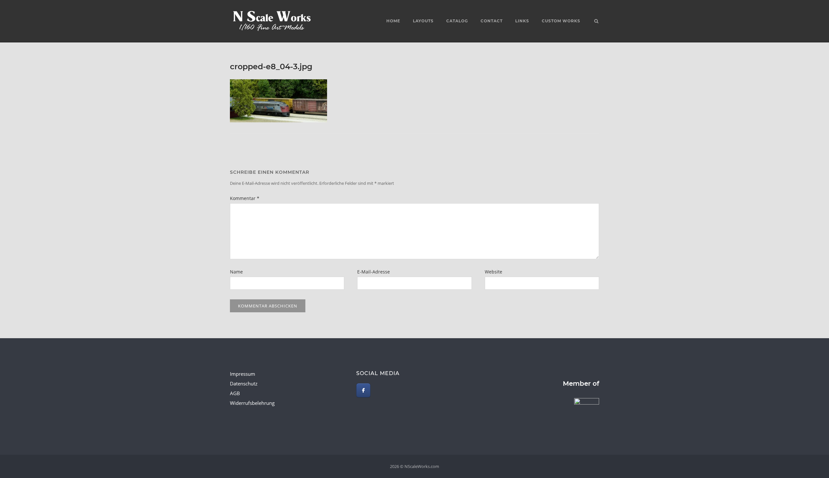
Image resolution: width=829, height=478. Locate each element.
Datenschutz (243, 383)
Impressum (242, 374)
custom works (561, 20)
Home (393, 20)
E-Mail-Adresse (373, 272)
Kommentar (244, 198)
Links (522, 20)
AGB (235, 393)
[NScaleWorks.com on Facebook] (363, 390)
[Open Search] (596, 22)
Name (236, 272)
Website (493, 272)
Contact (492, 20)
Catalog (457, 20)
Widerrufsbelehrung (252, 403)
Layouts (423, 20)
